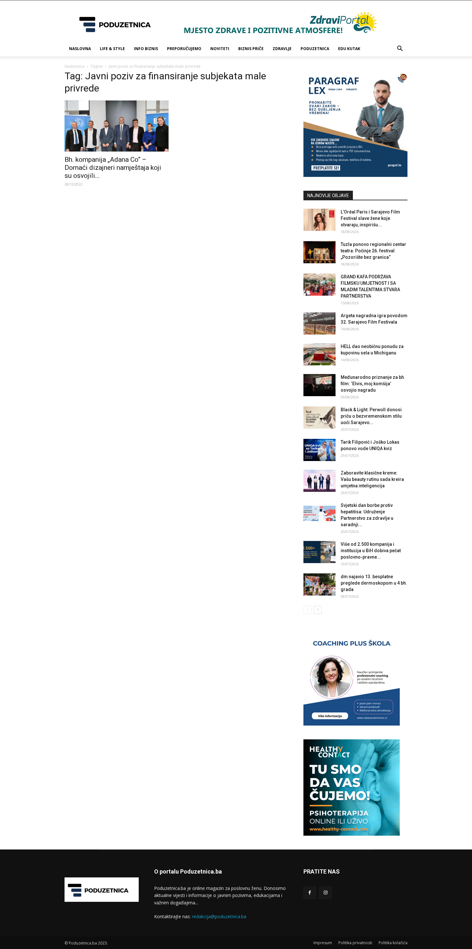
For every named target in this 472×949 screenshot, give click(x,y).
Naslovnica (74, 66)
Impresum (322, 942)
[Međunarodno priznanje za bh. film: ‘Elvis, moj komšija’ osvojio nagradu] (319, 385)
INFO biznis (146, 48)
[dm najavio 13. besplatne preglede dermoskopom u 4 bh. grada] (319, 584)
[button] (399, 49)
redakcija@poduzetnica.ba (219, 916)
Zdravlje (282, 48)
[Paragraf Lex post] (355, 175)
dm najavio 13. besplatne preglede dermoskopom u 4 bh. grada (374, 583)
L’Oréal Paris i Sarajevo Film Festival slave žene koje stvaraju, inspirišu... (370, 218)
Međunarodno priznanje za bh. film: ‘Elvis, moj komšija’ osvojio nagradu (373, 384)
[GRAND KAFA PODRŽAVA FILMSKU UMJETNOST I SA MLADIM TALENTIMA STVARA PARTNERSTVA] (319, 285)
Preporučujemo (184, 48)
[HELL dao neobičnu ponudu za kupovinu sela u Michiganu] (319, 354)
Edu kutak (349, 48)
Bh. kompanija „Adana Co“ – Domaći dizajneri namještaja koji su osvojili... (113, 167)
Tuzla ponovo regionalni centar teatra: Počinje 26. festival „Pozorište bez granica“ (373, 251)
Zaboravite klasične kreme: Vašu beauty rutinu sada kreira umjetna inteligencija (372, 479)
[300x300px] (351, 834)
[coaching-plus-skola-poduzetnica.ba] (351, 724)
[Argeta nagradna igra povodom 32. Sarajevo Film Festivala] (319, 323)
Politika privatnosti (355, 942)
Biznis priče (251, 48)
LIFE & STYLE (112, 48)
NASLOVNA (80, 48)
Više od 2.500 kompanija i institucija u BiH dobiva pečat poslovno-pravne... (371, 551)
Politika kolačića (393, 942)
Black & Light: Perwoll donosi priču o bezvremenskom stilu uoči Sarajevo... (371, 416)
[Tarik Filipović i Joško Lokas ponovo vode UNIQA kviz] (319, 450)
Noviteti (219, 48)
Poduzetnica (315, 48)
